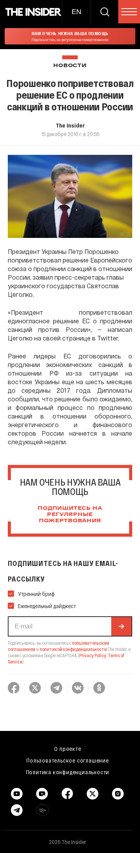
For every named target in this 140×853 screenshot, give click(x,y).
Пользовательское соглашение (67, 760)
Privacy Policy (92, 655)
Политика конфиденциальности (68, 771)
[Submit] (121, 626)
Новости (69, 66)
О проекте (67, 748)
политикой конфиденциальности (73, 649)
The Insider (70, 125)
